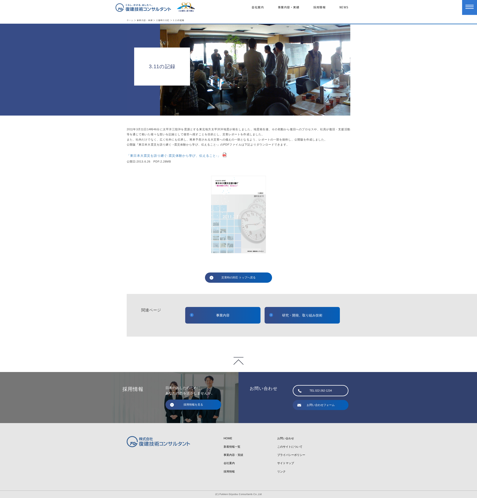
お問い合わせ (285, 438)
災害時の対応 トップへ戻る (238, 277)
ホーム (130, 20)
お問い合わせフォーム (321, 404)
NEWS (343, 7)
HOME (228, 438)
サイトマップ (285, 463)
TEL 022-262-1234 (320, 390)
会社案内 (258, 7)
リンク (281, 471)
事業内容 (223, 315)
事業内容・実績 (288, 7)
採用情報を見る (193, 404)
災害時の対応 (162, 20)
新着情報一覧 (232, 446)
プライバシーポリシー (291, 454)
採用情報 (319, 7)
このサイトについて (289, 446)
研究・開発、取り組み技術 (302, 315)
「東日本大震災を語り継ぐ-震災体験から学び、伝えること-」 (174, 155)
